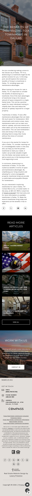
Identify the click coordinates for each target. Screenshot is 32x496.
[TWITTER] (22, 460)
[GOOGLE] (13, 464)
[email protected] (10, 193)
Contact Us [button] (16, 367)
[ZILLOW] (27, 460)
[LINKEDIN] (13, 460)
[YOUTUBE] (18, 460)
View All (16, 322)
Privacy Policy (23, 485)
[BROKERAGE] (18, 464)
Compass (10, 428)
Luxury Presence (16, 476)
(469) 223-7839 (10, 397)
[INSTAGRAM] (9, 460)
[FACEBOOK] (5, 460)
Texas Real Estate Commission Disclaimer (16, 423)
